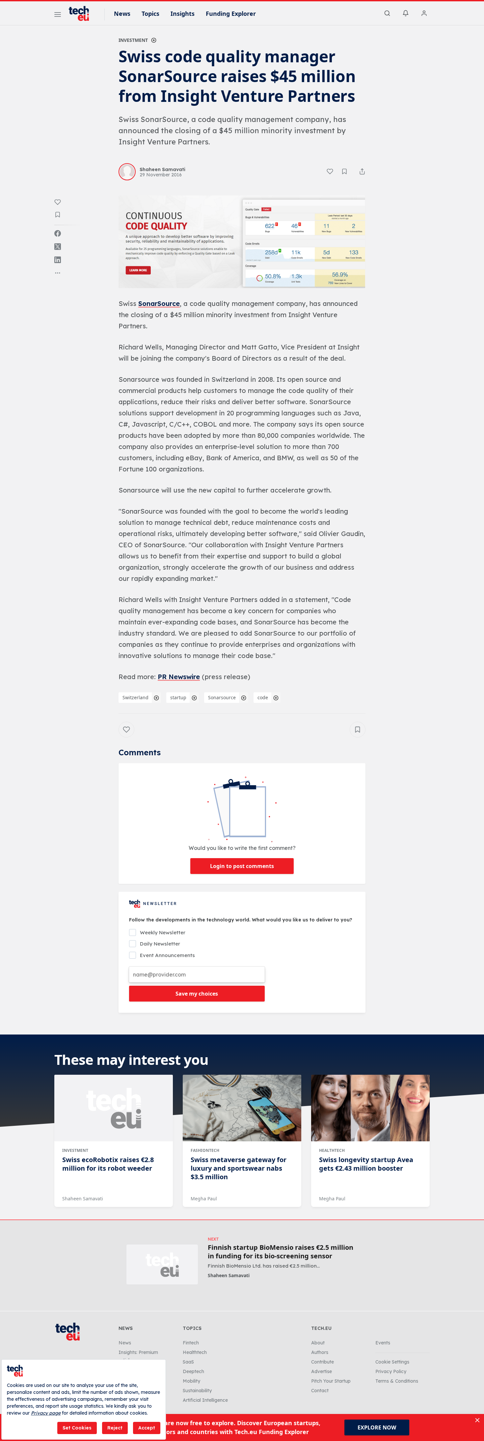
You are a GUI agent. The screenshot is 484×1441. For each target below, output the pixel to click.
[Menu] (57, 15)
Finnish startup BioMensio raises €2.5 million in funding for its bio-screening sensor (280, 1251)
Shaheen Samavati (82, 1198)
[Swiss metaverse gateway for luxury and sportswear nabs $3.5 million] (242, 1108)
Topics (150, 13)
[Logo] (82, 13)
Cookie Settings (392, 1362)
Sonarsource (222, 697)
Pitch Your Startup (331, 1381)
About (318, 1343)
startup (178, 697)
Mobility (191, 1381)
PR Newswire (179, 677)
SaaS (188, 1362)
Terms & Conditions (396, 1381)
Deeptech (193, 1371)
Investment (133, 40)
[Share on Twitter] (57, 246)
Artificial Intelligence (205, 1400)
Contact (320, 1391)
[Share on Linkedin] (57, 259)
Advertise (321, 1371)
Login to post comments (242, 866)
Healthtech (332, 1150)
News (122, 13)
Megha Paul (204, 1198)
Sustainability (197, 1391)
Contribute (322, 1362)
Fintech (191, 1343)
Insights (183, 13)
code (262, 697)
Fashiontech (205, 1150)
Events (382, 1343)
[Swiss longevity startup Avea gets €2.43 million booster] (370, 1108)
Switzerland (135, 697)
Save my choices (196, 993)
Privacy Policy (390, 1371)
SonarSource (159, 303)
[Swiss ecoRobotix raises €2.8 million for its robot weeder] (113, 1108)
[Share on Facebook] (57, 233)
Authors (319, 1352)
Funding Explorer (231, 13)
